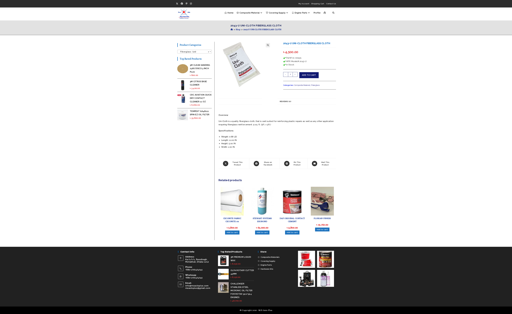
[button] (268, 45)
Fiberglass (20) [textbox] (194, 52)
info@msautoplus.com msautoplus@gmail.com (197, 287)
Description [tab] (269, 101)
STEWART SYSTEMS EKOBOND (262, 219)
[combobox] (194, 51)
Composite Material (302, 85)
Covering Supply (268, 261)
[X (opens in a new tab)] (177, 3)
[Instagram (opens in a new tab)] (191, 3)
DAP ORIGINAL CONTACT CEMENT (292, 219)
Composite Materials (270, 257)
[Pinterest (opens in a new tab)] (186, 3)
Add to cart (309, 75)
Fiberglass (315, 85)
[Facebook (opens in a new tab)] (181, 3)
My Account (304, 4)
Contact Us (331, 4)
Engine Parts (266, 265)
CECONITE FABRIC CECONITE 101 (232, 219)
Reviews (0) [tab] (285, 101)
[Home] (232, 29)
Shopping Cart (317, 4)
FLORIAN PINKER (322, 218)
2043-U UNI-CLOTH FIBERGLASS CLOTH (262, 29)
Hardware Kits (267, 269)
